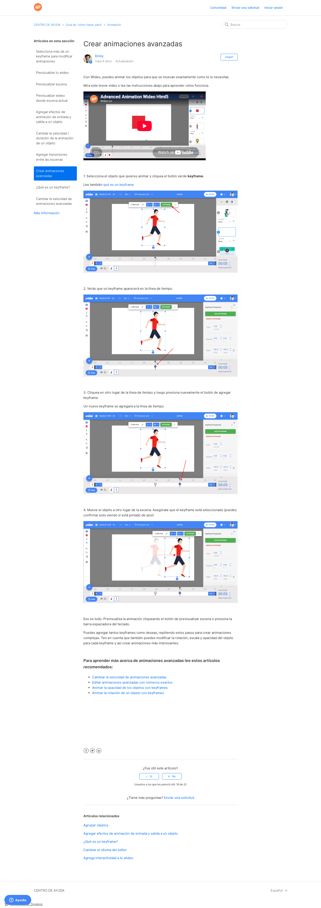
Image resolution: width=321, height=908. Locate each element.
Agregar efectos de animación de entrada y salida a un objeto (53, 117)
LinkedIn (99, 750)
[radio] (149, 776)
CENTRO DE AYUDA (47, 24)
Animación (114, 24)
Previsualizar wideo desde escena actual (51, 98)
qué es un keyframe (118, 185)
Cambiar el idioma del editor (105, 850)
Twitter (92, 750)
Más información (46, 213)
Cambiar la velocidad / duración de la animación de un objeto (54, 138)
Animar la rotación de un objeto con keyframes (128, 693)
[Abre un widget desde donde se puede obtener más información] (17, 900)
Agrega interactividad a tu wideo (108, 858)
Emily (99, 56)
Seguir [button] (229, 57)
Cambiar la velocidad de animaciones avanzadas (54, 201)
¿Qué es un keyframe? (53, 187)
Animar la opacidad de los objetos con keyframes (130, 688)
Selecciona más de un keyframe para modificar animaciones (54, 56)
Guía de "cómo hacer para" (84, 24)
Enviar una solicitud (245, 7)
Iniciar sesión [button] (273, 7)
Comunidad (218, 7)
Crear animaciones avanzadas (50, 173)
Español (277, 890)
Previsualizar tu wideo (52, 73)
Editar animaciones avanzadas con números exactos (132, 682)
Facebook (86, 750)
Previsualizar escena (51, 84)
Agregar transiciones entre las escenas (51, 157)
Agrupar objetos (95, 825)
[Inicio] (38, 10)
